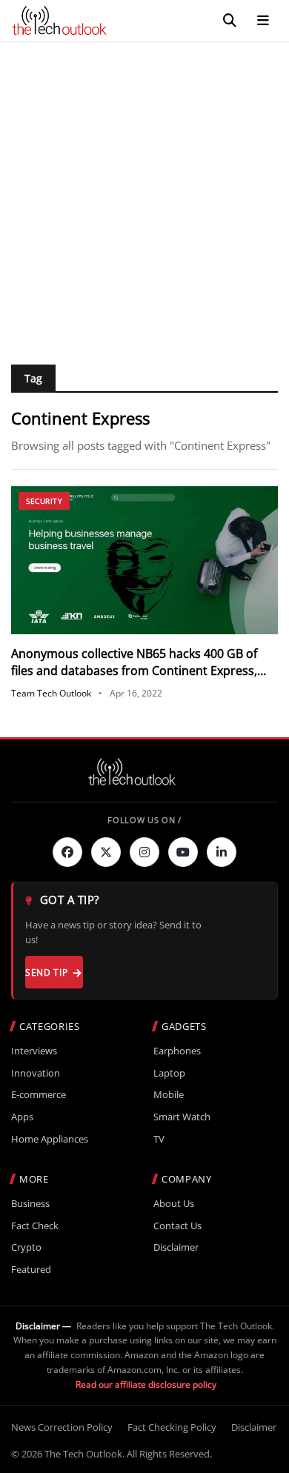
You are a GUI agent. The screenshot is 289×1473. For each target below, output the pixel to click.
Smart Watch (181, 1117)
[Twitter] (106, 852)
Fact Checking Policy (171, 1427)
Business (30, 1203)
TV (159, 1139)
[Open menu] (263, 21)
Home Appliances (49, 1139)
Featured (31, 1269)
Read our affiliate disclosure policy (146, 1384)
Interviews (34, 1051)
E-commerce (38, 1094)
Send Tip (46, 972)
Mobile (168, 1094)
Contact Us (177, 1226)
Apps (22, 1117)
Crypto (26, 1247)
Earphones (177, 1051)
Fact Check (35, 1226)
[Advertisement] (144, 194)
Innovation (35, 1073)
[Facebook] (67, 852)
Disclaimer (176, 1247)
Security (44, 501)
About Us (173, 1203)
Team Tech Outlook (51, 693)
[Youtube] (183, 852)
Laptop (169, 1073)
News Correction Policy (62, 1427)
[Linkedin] (221, 852)
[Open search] (230, 21)
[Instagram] (144, 852)
